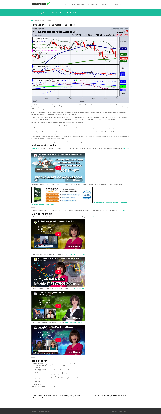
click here (122, 210)
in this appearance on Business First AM (74, 254)
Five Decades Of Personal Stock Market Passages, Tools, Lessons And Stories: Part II (55, 397)
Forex (116, 4)
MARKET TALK (124, 4)
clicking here (94, 142)
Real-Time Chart (93, 4)
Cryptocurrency (106, 4)
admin (49, 20)
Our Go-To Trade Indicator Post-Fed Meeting (70, 251)
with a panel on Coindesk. (94, 217)
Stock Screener (70, 4)
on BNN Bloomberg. (79, 288)
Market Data (81, 4)
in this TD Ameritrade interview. (73, 322)
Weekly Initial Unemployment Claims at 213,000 (110, 396)
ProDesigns (126, 411)
